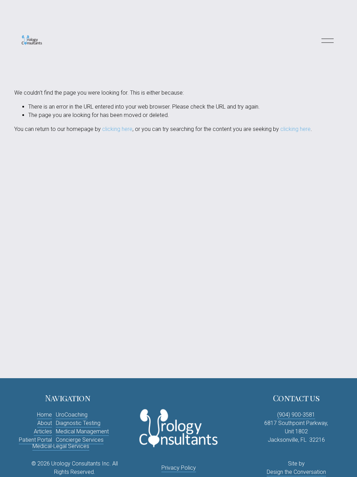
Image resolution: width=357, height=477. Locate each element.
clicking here (117, 129)
